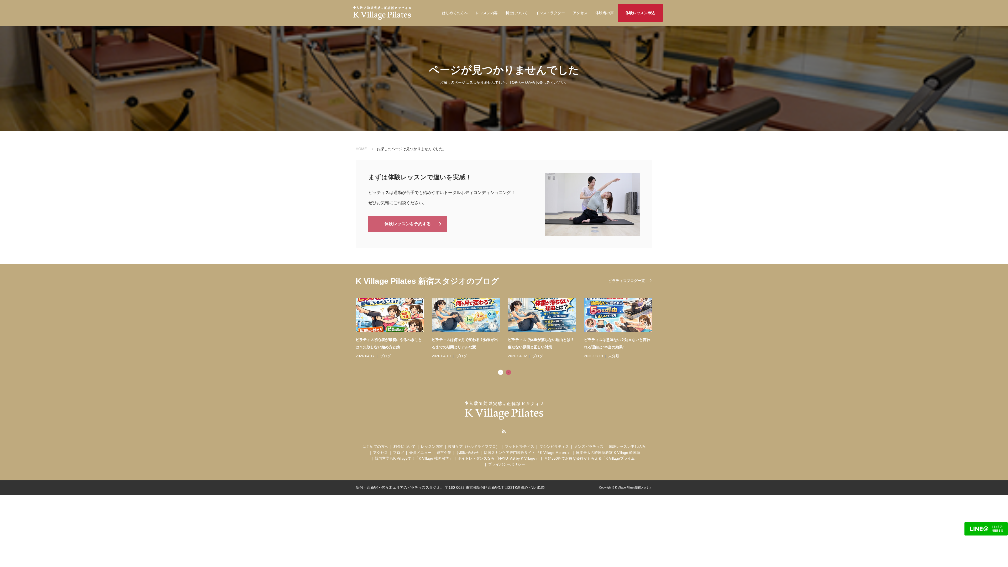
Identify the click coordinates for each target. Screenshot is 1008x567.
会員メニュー (420, 452)
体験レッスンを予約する (408, 224)
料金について (517, 13)
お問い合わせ (467, 452)
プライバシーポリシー (506, 464)
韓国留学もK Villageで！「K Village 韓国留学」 (414, 458)
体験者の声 (604, 13)
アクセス (580, 13)
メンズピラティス (588, 446)
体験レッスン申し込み (627, 446)
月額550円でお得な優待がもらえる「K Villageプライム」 (591, 458)
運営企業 (444, 452)
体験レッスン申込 (640, 13)
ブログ (385, 356)
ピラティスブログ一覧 (626, 281)
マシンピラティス (554, 446)
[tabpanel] (508, 329)
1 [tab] (500, 372)
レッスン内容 (487, 13)
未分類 (613, 356)
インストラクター (550, 13)
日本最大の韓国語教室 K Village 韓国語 (608, 452)
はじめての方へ (455, 13)
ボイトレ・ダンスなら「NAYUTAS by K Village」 (498, 458)
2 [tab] (508, 372)
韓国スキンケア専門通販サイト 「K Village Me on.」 (527, 452)
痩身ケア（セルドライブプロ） (474, 446)
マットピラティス (519, 446)
